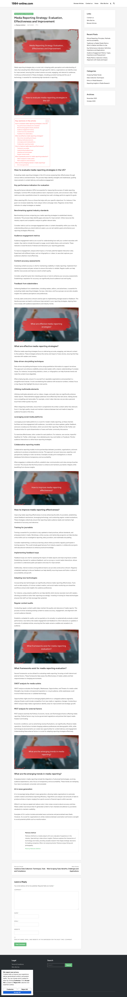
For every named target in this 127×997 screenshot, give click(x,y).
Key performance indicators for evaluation (28, 125)
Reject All (25, 989)
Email (16, 921)
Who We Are (104, 3)
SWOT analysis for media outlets (25, 158)
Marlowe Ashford (20, 25)
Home (96, 3)
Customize (10, 989)
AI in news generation (23, 165)
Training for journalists (23, 148)
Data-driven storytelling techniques (26, 138)
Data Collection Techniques (95, 78)
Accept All (17, 992)
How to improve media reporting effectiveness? (29, 146)
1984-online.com (22, 3)
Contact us (89, 3)
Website (17, 929)
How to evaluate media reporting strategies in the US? (31, 123)
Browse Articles (79, 3)
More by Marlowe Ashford (32, 848)
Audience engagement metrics (25, 129)
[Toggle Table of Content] (46, 121)
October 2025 (91, 101)
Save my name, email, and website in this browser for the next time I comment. (43, 939)
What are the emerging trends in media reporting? (30, 163)
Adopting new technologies (24, 152)
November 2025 (92, 98)
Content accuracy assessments (25, 131)
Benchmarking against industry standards (28, 127)
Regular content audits (23, 154)
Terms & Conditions (18, 964)
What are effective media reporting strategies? (29, 136)
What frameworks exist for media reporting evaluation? (31, 156)
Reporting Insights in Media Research (24, 13)
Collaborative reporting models (25, 144)
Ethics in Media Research (94, 80)
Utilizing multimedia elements (25, 140)
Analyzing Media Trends (94, 75)
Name (16, 913)
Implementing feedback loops (25, 150)
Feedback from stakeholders (24, 133)
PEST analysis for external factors (26, 160)
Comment (18, 889)
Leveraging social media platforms (26, 142)
